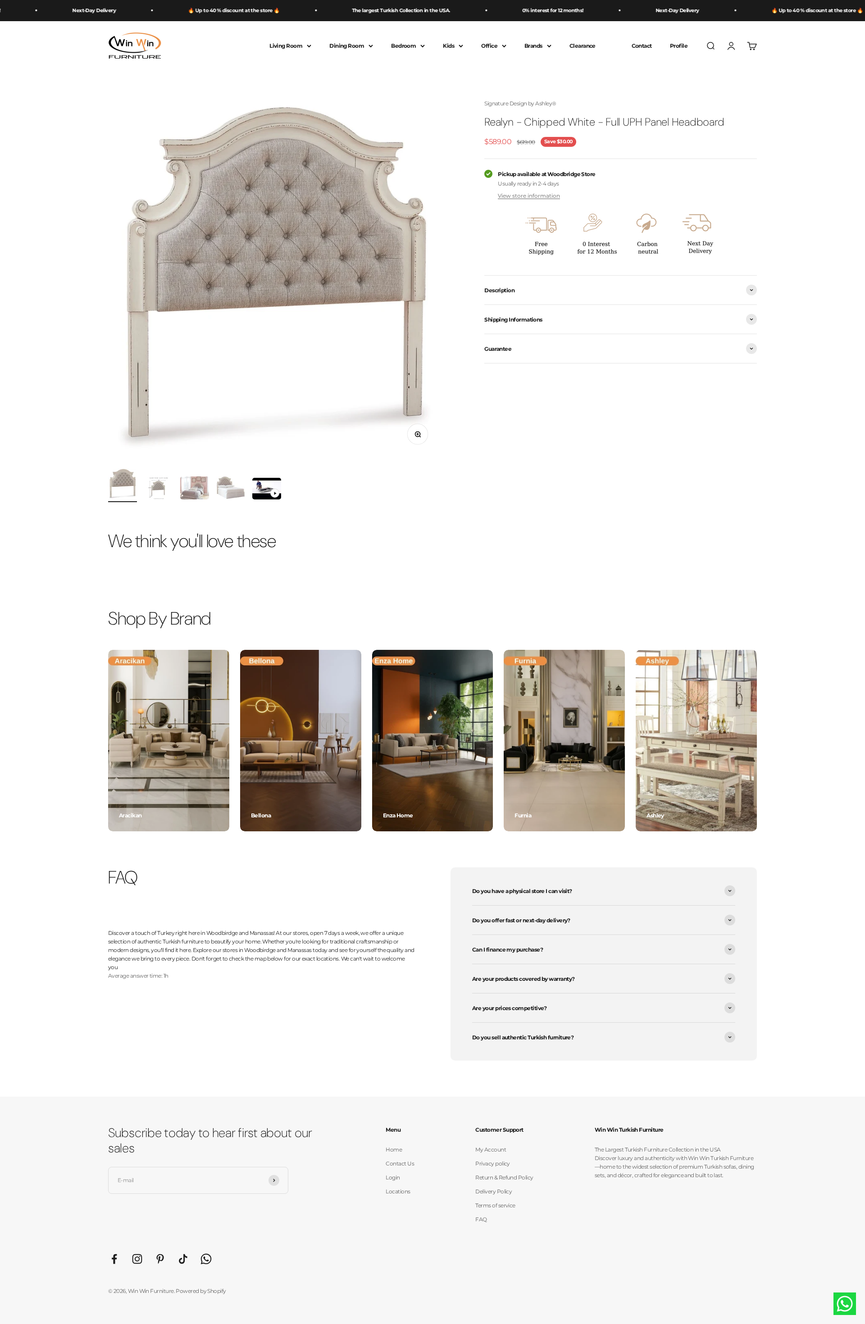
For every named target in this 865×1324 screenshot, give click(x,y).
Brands (533, 45)
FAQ (481, 1219)
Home (394, 1149)
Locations (398, 1191)
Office (489, 45)
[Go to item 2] (158, 489)
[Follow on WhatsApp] (206, 1259)
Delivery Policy (493, 1191)
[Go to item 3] (194, 489)
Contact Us (400, 1163)
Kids (448, 45)
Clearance (582, 45)
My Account (490, 1149)
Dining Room (346, 45)
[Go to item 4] (230, 489)
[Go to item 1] (122, 485)
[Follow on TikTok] (183, 1259)
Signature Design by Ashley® (520, 103)
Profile (678, 45)
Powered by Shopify (201, 1291)
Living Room (285, 45)
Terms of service (495, 1205)
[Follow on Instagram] (137, 1259)
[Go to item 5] (266, 490)
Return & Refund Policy (504, 1177)
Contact (642, 45)
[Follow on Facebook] (114, 1259)
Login (393, 1177)
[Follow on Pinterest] (160, 1259)
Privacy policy (492, 1163)
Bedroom (403, 45)
